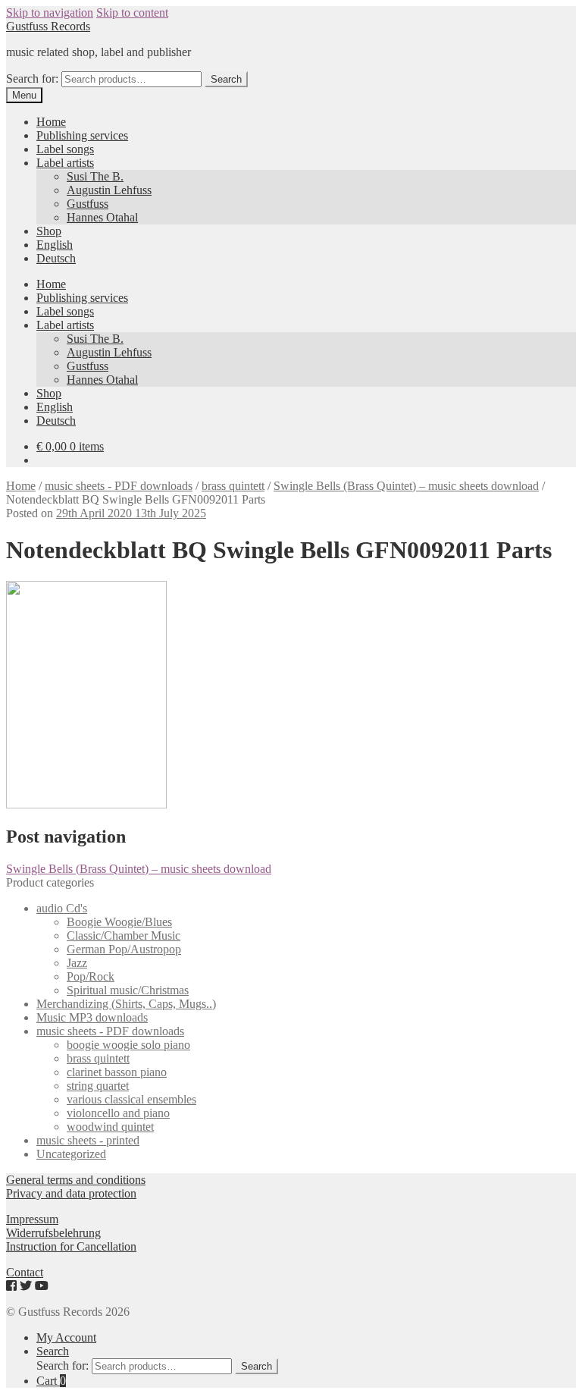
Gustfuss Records (48, 26)
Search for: (32, 78)
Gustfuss (87, 203)
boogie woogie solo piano (128, 1044)
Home (51, 121)
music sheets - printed (87, 1140)
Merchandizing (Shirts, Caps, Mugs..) (126, 1003)
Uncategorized (71, 1153)
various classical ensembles (131, 1099)
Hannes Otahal (102, 217)
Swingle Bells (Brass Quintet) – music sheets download (406, 485)
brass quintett (233, 485)
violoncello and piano (118, 1113)
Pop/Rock (90, 976)
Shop (48, 230)
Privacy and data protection (71, 1193)
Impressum (32, 1219)
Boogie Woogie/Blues (119, 921)
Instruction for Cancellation (71, 1246)
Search (226, 79)
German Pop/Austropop (124, 949)
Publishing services (82, 135)
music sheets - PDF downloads (118, 485)
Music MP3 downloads (92, 1017)
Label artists (65, 162)
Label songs (65, 149)
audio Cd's (61, 908)
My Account (66, 1337)
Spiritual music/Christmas (128, 990)
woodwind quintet (110, 1126)
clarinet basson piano (117, 1072)
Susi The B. (95, 176)
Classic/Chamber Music (123, 935)
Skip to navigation (49, 12)
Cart (51, 1380)
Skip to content (132, 12)
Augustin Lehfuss (109, 190)
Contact (24, 1272)
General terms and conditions (76, 1179)
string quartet (98, 1085)
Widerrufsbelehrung (53, 1232)
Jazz (77, 962)
